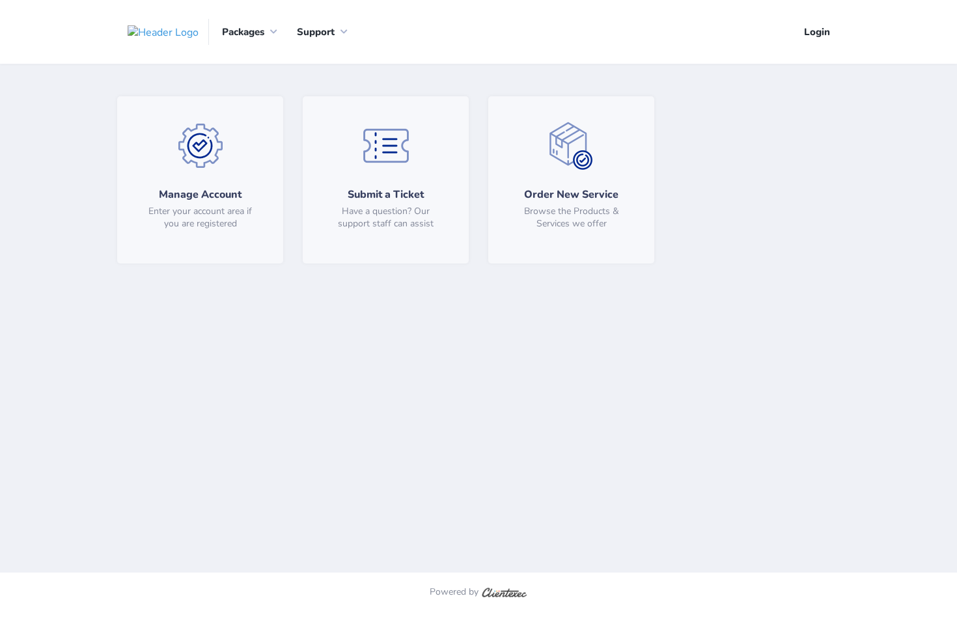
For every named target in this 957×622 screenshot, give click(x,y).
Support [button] (316, 31)
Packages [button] (243, 31)
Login (817, 31)
